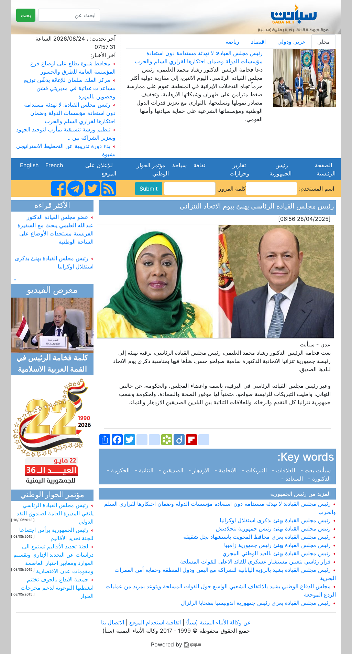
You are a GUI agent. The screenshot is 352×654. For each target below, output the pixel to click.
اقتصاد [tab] (258, 41)
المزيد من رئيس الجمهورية (302, 493)
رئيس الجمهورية (279, 169)
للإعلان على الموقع (100, 169)
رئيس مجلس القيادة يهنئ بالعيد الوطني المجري (277, 553)
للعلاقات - (284, 470)
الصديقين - (172, 470)
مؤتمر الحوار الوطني (153, 169)
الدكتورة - (320, 478)
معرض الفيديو (52, 290)
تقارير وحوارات (237, 169)
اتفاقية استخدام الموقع (155, 622)
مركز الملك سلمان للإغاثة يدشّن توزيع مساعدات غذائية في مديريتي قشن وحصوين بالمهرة (70, 88)
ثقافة (199, 165)
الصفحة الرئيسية (324, 169)
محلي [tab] (323, 41)
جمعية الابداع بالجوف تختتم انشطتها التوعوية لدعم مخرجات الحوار (57, 587)
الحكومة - (120, 470)
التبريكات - (255, 470)
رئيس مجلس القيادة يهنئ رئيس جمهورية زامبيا (278, 545)
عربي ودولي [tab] (291, 41)
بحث (26, 15)
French (54, 165)
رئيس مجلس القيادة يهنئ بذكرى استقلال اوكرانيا (276, 520)
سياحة (179, 165)
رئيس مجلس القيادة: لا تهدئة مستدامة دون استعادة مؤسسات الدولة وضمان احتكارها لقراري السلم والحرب (70, 113)
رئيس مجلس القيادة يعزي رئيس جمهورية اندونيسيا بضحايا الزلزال (256, 602)
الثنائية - (145, 470)
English (29, 165)
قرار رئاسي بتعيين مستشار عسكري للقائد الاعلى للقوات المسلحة (256, 561)
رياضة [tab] (232, 41)
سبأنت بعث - (316, 470)
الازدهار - (200, 470)
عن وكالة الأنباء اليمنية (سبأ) (217, 622)
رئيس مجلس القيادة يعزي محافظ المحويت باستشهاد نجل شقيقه (257, 536)
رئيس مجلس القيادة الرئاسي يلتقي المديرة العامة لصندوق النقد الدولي (55, 513)
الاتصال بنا (112, 622)
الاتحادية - (226, 470)
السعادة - (293, 478)
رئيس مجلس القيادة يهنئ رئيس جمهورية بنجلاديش (274, 528)
